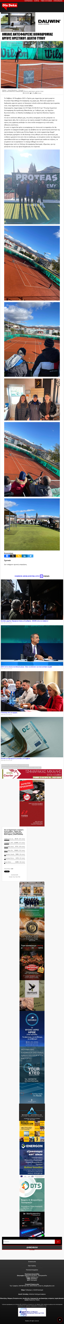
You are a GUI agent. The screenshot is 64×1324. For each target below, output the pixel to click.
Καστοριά (39, 93)
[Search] (58, 1242)
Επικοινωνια (58, 1)
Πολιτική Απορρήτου (32, 1270)
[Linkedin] (25, 556)
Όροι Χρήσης (32, 1265)
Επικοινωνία (32, 1261)
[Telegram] (30, 556)
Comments (14, 875)
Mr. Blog (33, 93)
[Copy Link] (19, 556)
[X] (13, 556)
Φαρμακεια (28, 1)
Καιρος (36, 1)
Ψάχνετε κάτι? (32, 1239)
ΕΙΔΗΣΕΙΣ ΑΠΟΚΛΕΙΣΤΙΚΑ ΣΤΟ (27, 576)
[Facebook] (7, 556)
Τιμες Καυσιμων (46, 1)
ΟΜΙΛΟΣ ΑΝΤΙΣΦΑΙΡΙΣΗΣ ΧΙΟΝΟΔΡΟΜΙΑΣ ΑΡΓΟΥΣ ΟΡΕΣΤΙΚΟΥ (21, 767)
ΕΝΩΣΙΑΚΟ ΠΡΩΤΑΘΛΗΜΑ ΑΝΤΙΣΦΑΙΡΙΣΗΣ (15, 765)
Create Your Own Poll (14, 877)
